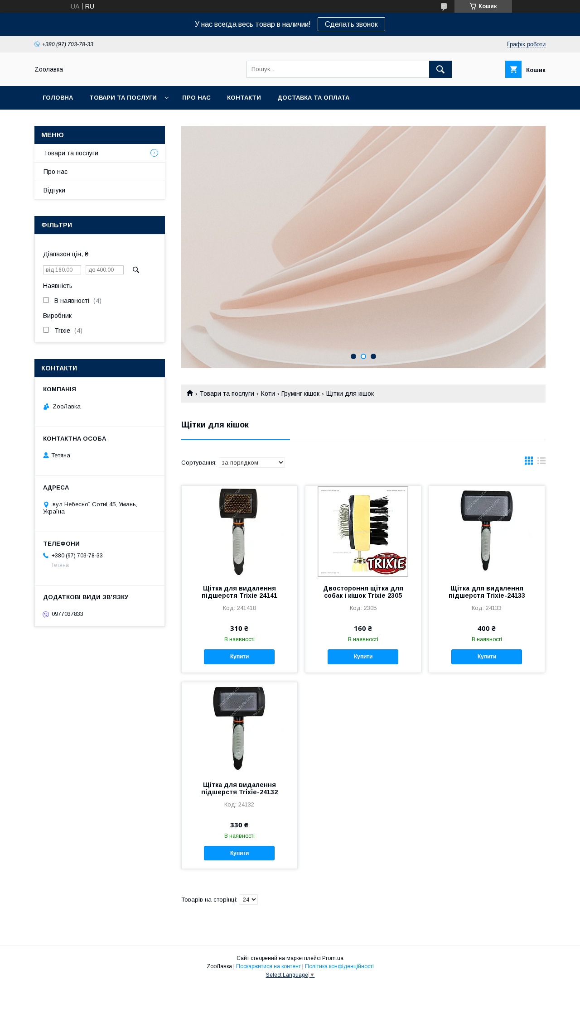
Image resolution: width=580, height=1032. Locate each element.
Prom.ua (332, 958)
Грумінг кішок (300, 393)
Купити (239, 656)
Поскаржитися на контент (268, 966)
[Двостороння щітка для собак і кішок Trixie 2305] (363, 531)
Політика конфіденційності (339, 966)
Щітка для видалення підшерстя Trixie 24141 (239, 592)
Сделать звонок (351, 24)
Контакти (244, 97)
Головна (58, 97)
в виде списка (541, 462)
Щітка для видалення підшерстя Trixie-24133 (487, 592)
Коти (268, 393)
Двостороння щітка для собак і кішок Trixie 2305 (363, 592)
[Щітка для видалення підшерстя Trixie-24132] (239, 727)
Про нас (196, 97)
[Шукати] (440, 69)
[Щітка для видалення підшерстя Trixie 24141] (239, 531)
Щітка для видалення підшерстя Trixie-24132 (239, 788)
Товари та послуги (123, 97)
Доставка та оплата (313, 97)
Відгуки (54, 190)
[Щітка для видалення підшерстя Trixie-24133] (487, 531)
